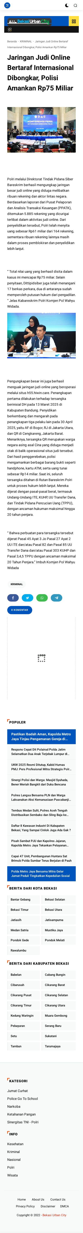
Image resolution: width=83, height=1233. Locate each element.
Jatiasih (16, 920)
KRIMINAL (26, 41)
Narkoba (13, 1106)
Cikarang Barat (55, 985)
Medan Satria (19, 930)
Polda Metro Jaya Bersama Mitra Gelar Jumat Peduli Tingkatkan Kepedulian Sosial (40, 874)
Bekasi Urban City (54, 1215)
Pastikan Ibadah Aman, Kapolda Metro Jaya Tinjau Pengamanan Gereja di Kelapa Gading (41, 737)
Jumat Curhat (17, 1091)
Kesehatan (15, 1144)
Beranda (12, 41)
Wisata (12, 1175)
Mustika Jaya (54, 930)
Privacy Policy (25, 1206)
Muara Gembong (56, 1015)
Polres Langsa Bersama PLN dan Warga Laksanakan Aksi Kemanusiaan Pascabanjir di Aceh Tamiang (40, 797)
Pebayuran (18, 1026)
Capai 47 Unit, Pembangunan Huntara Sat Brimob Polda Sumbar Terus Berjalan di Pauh (41, 858)
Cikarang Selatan (56, 995)
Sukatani (51, 1036)
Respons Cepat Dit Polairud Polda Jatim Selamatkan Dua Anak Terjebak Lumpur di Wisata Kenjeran (39, 752)
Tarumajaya (52, 1046)
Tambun (16, 1046)
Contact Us (57, 1199)
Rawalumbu (18, 950)
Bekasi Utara (53, 910)
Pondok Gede (20, 940)
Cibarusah (17, 985)
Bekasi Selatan (55, 899)
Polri (10, 1167)
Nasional (14, 1160)
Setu (14, 1036)
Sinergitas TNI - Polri (22, 1122)
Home (22, 1199)
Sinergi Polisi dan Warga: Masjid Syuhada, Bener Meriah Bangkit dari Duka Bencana (39, 782)
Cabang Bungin (55, 975)
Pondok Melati (55, 940)
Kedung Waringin (22, 1015)
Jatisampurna (54, 920)
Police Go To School (22, 1099)
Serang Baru (53, 1026)
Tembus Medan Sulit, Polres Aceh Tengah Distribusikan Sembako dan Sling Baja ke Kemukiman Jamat (39, 813)
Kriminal (13, 1152)
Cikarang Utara (55, 1005)
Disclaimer (48, 1206)
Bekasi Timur (19, 910)
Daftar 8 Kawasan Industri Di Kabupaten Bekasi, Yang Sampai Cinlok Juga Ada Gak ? (41, 828)
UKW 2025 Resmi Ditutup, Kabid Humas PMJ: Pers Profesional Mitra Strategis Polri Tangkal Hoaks (40, 767)
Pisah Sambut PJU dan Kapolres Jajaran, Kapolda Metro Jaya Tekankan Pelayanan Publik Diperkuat (38, 843)
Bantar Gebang (20, 899)
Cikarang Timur (21, 1005)
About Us (38, 1199)
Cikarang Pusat (21, 995)
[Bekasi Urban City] (29, 22)
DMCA (64, 1206)
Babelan (16, 975)
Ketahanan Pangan (21, 1114)
